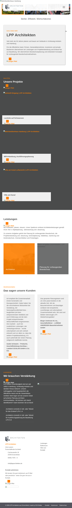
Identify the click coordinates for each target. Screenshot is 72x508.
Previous (2, 259)
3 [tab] (31, 277)
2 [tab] (29, 277)
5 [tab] (35, 277)
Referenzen (44, 445)
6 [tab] (37, 277)
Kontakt (42, 450)
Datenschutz (63, 505)
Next (70, 259)
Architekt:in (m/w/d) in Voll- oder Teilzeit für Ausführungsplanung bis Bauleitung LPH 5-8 (19, 417)
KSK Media (38, 505)
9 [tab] (43, 277)
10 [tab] (45, 277)
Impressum (54, 505)
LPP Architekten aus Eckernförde (19, 505)
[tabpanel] (20, 258)
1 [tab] (26, 277)
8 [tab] (41, 277)
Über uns (43, 448)
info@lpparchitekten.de (15, 463)
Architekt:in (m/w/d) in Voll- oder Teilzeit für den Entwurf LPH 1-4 (19, 410)
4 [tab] (33, 277)
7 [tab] (39, 277)
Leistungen (43, 443)
